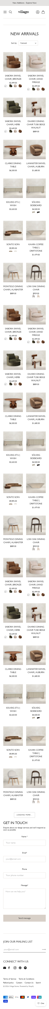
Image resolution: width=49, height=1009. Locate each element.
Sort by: (14, 43)
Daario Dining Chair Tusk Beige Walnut (36, 124)
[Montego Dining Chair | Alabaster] (13, 272)
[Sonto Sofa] (13, 230)
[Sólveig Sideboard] (36, 188)
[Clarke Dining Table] (13, 149)
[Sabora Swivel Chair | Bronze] (13, 62)
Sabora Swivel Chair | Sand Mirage (36, 78)
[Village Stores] (23, 12)
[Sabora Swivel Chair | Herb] (13, 107)
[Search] (10, 12)
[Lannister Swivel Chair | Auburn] (36, 149)
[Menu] (5, 12)
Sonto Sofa (13, 244)
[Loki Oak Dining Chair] (36, 272)
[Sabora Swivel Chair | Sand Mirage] (36, 62)
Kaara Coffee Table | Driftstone (35, 247)
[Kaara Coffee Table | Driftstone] (36, 230)
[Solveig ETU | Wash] (13, 188)
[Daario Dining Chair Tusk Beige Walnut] (36, 107)
